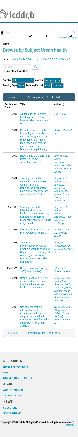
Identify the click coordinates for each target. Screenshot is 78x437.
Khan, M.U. (60, 268)
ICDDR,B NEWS (12, 413)
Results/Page (10, 85)
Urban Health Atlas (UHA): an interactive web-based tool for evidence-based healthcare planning (34, 282)
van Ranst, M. (62, 218)
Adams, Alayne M (62, 298)
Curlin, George (62, 271)
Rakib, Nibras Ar (62, 286)
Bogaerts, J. (60, 178)
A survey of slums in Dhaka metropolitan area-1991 (34, 231)
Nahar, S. (59, 194)
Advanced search (69, 37)
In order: (39, 80)
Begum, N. (59, 188)
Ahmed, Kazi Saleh (61, 157)
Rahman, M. (60, 191)
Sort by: (7, 80)
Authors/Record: (34, 85)
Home (6, 43)
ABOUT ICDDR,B (13, 390)
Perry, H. (58, 242)
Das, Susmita (60, 282)
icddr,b (69, 425)
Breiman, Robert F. (63, 321)
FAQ (5, 372)
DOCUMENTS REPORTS (18, 378)
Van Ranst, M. (61, 195)
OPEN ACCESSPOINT (15, 367)
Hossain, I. (59, 249)
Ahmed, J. (59, 181)
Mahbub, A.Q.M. (60, 234)
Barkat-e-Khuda (62, 170)
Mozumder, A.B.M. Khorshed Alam (63, 165)
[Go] (74, 32)
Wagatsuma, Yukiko (61, 311)
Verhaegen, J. (61, 200)
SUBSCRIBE (10, 407)
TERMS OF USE (12, 395)
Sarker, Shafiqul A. (62, 131)
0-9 (14, 59)
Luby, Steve (60, 114)
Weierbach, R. (61, 245)
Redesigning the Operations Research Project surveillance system (35, 159)
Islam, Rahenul (62, 292)
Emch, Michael (61, 314)
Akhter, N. (59, 184)
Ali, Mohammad (62, 307)
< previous (11, 97)
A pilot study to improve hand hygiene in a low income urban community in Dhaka (35, 118)
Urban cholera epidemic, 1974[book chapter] (33, 270)
